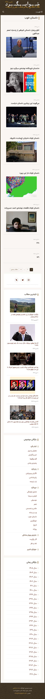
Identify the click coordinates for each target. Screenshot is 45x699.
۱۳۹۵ (31, 612)
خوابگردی (33, 521)
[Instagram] (28, 280)
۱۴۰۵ (31, 568)
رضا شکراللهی (16, 688)
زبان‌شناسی (33, 477)
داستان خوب (32, 516)
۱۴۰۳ (31, 576)
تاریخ (35, 525)
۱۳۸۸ (31, 643)
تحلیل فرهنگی (32, 492)
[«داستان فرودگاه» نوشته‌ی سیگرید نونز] (21, 82)
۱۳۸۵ (31, 656)
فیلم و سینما (32, 496)
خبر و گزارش (32, 455)
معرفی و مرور (32, 450)
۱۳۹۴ (31, 616)
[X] (16, 280)
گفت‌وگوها (33, 459)
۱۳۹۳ (31, 621)
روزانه (35, 529)
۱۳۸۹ (31, 638)
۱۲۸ (37, 243)
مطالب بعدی (14, 270)
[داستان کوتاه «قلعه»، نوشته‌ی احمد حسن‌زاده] (21, 221)
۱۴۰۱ (31, 585)
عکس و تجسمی (31, 508)
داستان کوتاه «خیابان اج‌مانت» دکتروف (24, 138)
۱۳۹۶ (31, 607)
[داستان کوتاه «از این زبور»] (21, 186)
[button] (3, 12)
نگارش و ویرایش (31, 473)
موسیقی (34, 500)
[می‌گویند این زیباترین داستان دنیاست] (21, 117)
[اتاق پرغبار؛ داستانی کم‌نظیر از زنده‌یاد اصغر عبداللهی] (21, 47)
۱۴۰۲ (31, 581)
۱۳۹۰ (31, 634)
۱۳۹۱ (31, 630)
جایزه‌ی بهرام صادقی (29, 535)
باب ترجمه (33, 481)
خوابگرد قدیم (32, 549)
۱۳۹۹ (31, 594)
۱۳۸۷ (31, 647)
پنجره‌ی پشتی (32, 463)
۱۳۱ (38, 257)
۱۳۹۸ (31, 599)
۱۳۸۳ (31, 665)
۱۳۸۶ (31, 652)
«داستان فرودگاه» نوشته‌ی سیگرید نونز (24, 68)
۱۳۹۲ (31, 625)
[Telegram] (22, 280)
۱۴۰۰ (31, 590)
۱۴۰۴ (31, 572)
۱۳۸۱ (31, 674)
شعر (35, 504)
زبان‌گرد (34, 469)
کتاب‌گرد (34, 446)
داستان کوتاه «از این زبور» (29, 173)
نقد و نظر (34, 543)
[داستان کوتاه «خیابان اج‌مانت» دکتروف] (21, 152)
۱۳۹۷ (31, 603)
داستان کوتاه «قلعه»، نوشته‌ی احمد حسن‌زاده (21, 208)
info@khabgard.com (21, 693)
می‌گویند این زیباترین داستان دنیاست (25, 103)
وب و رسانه (33, 512)
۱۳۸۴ (31, 660)
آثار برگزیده (33, 539)
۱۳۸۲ (31, 669)
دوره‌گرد (34, 487)
